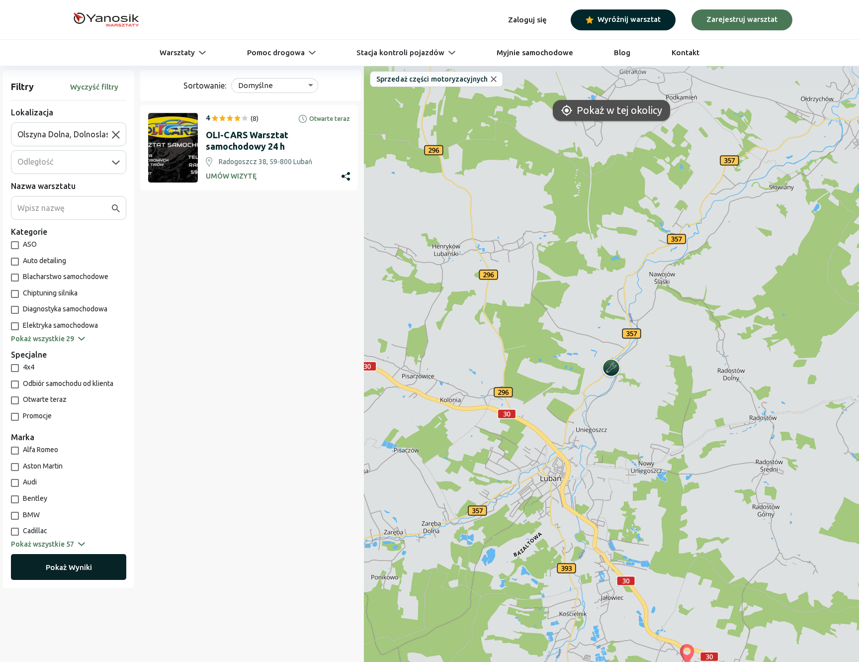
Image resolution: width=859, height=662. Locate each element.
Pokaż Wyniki (69, 567)
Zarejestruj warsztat (741, 19)
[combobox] (64, 134)
